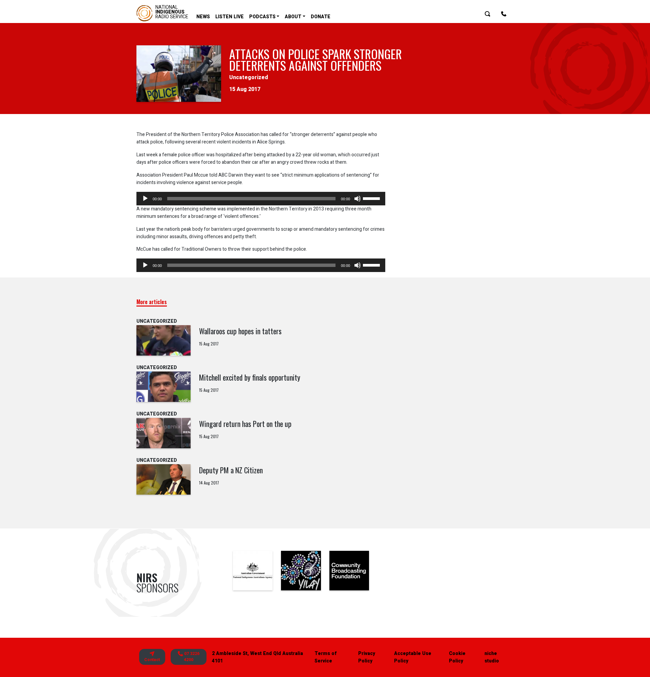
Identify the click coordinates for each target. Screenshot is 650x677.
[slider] (372, 198)
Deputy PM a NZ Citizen (231, 470)
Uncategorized (248, 77)
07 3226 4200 (191, 657)
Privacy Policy (366, 657)
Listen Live (229, 16)
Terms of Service (326, 657)
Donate (320, 16)
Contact (152, 660)
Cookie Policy (457, 657)
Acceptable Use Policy (412, 657)
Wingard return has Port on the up (245, 423)
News (203, 16)
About (293, 16)
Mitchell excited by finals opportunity (249, 377)
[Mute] (357, 198)
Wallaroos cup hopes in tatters (240, 330)
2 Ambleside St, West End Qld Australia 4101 (257, 657)
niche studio (491, 657)
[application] (260, 198)
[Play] (145, 198)
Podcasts (262, 16)
